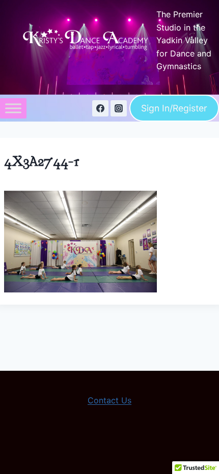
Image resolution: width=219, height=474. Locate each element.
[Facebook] (100, 108)
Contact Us (109, 400)
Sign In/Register (174, 108)
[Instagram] (119, 108)
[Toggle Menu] (13, 108)
